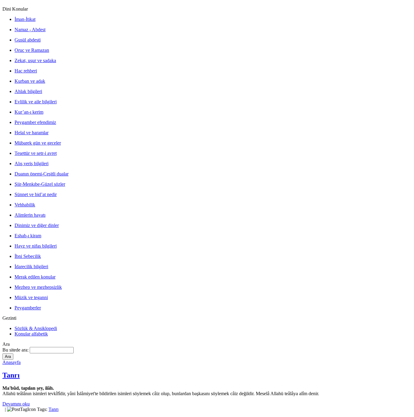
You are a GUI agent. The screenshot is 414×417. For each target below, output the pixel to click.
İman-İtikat (25, 19)
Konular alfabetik (31, 333)
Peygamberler (28, 307)
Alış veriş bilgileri (31, 163)
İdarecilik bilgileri (31, 266)
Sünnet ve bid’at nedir (36, 194)
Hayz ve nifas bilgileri (36, 246)
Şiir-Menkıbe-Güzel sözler (40, 184)
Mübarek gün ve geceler (38, 142)
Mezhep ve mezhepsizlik (38, 287)
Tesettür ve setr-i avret (36, 153)
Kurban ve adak (30, 81)
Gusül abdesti (28, 39)
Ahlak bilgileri (28, 91)
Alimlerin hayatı (30, 215)
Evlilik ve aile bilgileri (36, 101)
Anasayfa (11, 362)
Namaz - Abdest (30, 29)
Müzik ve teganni (31, 297)
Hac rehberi (26, 70)
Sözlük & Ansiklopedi (36, 328)
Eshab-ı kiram (28, 235)
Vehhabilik (25, 204)
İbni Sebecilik (28, 256)
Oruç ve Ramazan (32, 50)
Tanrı (11, 375)
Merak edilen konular (35, 276)
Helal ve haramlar (31, 132)
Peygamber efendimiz (35, 122)
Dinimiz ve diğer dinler (37, 225)
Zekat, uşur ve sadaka (35, 60)
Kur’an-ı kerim (29, 112)
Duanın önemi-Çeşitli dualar (41, 173)
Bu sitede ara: (16, 349)
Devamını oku (16, 403)
